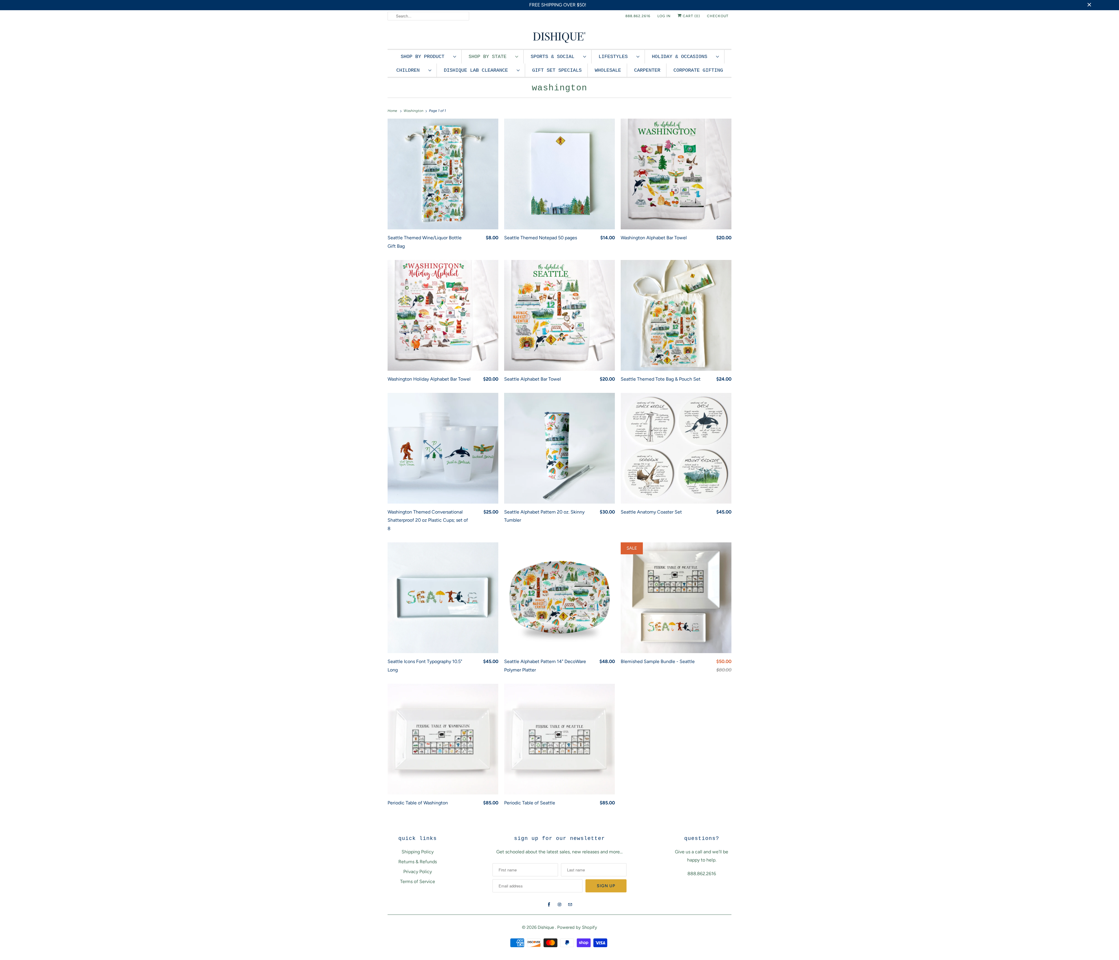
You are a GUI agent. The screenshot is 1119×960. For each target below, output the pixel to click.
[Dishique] (559, 37)
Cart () (691, 16)
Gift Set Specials (557, 70)
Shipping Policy (418, 851)
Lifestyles (616, 56)
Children (410, 70)
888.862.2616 (637, 16)
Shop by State (490, 56)
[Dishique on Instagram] (559, 904)
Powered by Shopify (577, 927)
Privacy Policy (417, 871)
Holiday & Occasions (682, 56)
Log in (664, 16)
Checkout (718, 16)
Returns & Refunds (417, 861)
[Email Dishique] (570, 904)
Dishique (546, 927)
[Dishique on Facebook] (549, 904)
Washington (559, 88)
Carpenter (647, 70)
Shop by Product (425, 56)
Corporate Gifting (698, 70)
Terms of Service (417, 881)
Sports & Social (555, 56)
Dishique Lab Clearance (479, 70)
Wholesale (608, 70)
